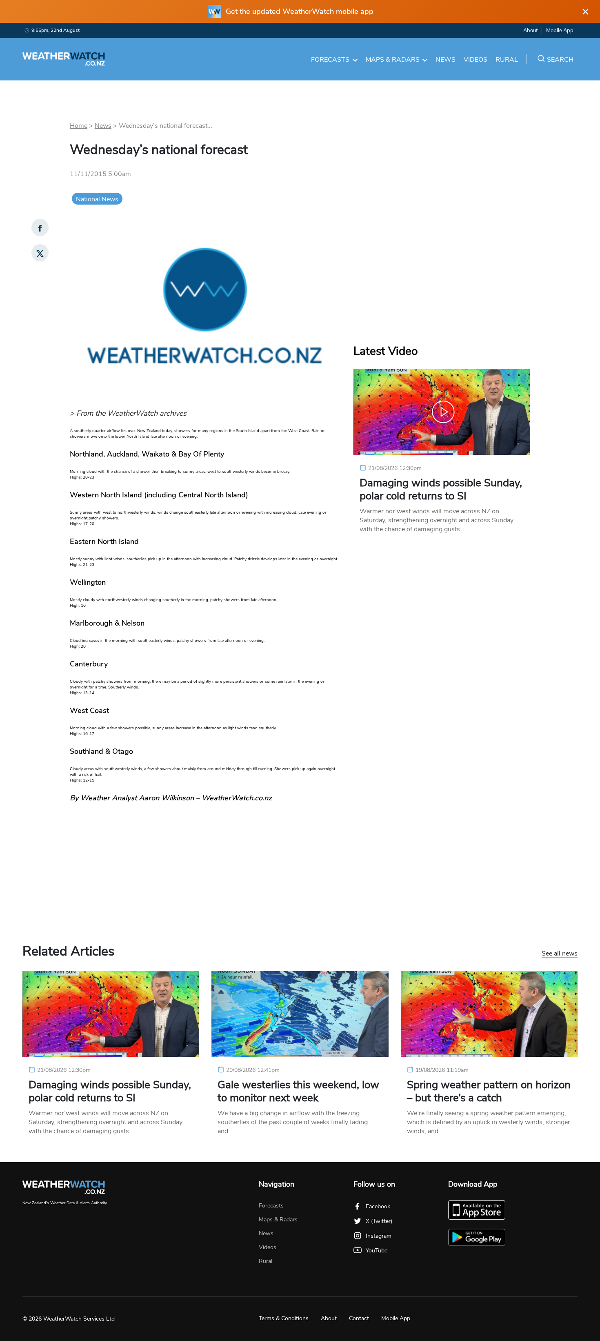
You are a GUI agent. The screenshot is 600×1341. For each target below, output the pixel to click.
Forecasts (330, 59)
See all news (560, 954)
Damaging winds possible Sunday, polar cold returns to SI (441, 490)
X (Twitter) (379, 1221)
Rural (507, 59)
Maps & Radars (393, 59)
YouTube (376, 1250)
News (446, 59)
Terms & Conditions (284, 1318)
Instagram (378, 1236)
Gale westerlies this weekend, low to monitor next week (298, 1091)
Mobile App (559, 30)
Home (78, 125)
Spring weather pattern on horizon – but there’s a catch (489, 1091)
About (530, 30)
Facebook (378, 1206)
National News (97, 199)
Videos (475, 59)
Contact (359, 1318)
